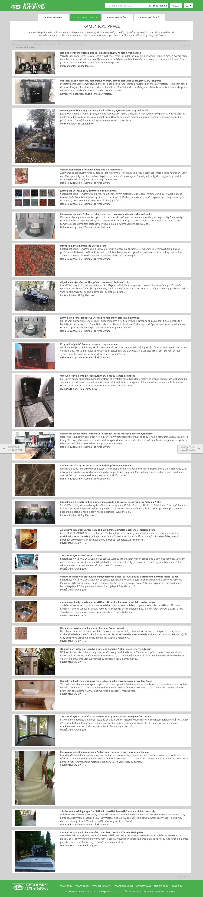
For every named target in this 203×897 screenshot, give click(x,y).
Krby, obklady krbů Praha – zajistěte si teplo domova (89, 344)
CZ (187, 5)
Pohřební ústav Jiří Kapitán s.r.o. (77, 65)
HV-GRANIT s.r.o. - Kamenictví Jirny (78, 388)
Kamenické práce (25, 47)
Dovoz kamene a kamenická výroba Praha (83, 245)
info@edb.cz (105, 891)
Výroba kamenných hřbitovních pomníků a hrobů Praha (91, 169)
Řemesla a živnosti (44, 44)
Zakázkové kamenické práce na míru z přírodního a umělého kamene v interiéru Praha (107, 529)
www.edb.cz (66, 885)
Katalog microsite (21, 44)
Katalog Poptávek (117, 17)
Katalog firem (53, 17)
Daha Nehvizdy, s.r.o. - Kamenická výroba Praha (85, 182)
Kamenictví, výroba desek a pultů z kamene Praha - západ (92, 628)
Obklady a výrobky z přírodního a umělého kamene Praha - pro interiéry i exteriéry (105, 648)
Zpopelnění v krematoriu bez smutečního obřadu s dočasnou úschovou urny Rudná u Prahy (110, 501)
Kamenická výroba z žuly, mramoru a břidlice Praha (88, 190)
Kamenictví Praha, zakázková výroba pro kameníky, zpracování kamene (99, 317)
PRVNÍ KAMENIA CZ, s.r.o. (73, 543)
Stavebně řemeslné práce (71, 44)
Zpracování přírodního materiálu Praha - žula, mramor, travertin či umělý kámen (104, 751)
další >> (186, 45)
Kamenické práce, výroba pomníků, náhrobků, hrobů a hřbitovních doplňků (102, 832)
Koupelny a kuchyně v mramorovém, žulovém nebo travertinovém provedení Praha (106, 680)
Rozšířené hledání (157, 5)
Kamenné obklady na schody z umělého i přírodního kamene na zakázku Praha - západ (108, 602)
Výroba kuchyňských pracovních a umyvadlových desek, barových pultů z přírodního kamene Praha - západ (119, 576)
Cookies (171, 891)
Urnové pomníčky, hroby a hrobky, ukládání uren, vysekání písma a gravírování (104, 110)
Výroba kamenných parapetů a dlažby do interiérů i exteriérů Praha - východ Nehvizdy (107, 811)
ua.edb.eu (176, 885)
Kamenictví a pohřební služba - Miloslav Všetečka (86, 93)
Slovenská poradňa (154, 891)
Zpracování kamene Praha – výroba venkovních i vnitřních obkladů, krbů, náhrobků (106, 213)
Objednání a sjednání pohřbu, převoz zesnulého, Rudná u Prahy (95, 282)
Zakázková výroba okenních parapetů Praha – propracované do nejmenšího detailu (105, 716)
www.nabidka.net (124, 885)
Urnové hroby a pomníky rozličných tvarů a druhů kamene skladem (97, 375)
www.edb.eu (82, 885)
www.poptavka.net (101, 885)
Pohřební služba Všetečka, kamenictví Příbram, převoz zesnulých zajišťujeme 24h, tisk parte (110, 80)
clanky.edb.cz (161, 885)
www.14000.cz (143, 885)
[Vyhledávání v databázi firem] (30, 888)
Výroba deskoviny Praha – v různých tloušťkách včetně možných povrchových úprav (106, 433)
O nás (118, 891)
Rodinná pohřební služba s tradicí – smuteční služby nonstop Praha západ (100, 52)
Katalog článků (149, 17)
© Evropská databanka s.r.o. (81, 891)
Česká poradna (133, 891)
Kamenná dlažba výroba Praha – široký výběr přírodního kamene (95, 465)
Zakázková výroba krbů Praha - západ (81, 555)
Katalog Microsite (85, 17)
